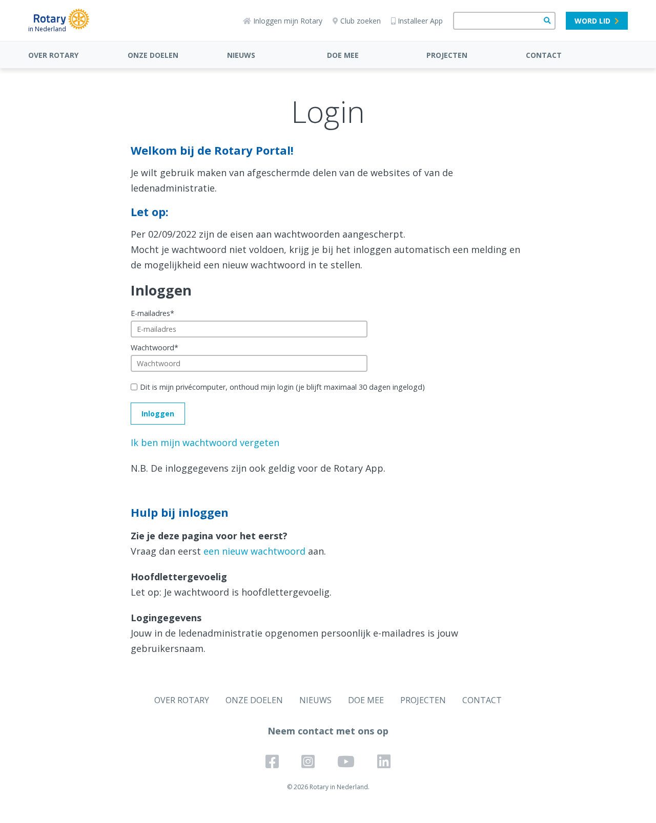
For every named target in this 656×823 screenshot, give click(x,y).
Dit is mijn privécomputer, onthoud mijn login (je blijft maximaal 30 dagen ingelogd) (282, 387)
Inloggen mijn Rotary (287, 21)
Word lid (592, 21)
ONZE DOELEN (153, 55)
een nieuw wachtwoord (254, 551)
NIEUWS (241, 55)
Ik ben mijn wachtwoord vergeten (205, 442)
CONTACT (544, 55)
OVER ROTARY (53, 55)
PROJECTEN (446, 55)
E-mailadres (152, 313)
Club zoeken (360, 21)
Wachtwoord (154, 347)
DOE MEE (343, 55)
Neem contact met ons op (328, 731)
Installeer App (420, 21)
